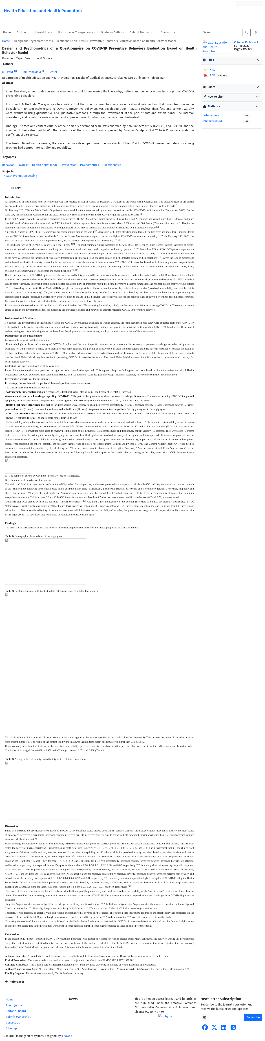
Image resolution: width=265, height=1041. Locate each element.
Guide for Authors (112, 32)
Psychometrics (89, 165)
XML (212, 69)
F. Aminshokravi (31, 72)
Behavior (8, 165)
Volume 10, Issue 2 (246, 42)
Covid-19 (22, 165)
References (17, 981)
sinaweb (66, 1036)
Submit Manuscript (142, 32)
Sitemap (11, 1028)
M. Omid (7, 72)
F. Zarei (52, 72)
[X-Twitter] (214, 1028)
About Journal (15, 1005)
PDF (218, 75)
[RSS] (233, 1028)
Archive (21, 32)
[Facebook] (205, 1028)
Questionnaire (111, 165)
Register (255, 3)
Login (243, 3)
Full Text (15, 188)
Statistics (214, 106)
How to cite (215, 96)
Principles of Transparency (75, 32)
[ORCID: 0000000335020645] (15, 71)
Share (211, 87)
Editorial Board (16, 1011)
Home (7, 32)
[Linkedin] (223, 1028)
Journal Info (42, 32)
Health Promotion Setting (20, 175)
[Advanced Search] (256, 32)
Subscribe (253, 1017)
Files (211, 60)
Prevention (69, 165)
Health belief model (45, 165)
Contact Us (168, 32)
